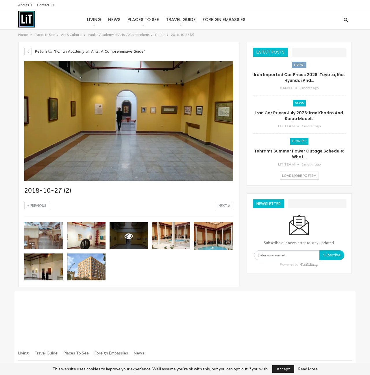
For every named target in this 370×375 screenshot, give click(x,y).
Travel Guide (181, 19)
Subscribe (332, 255)
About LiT (25, 5)
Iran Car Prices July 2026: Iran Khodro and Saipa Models (299, 116)
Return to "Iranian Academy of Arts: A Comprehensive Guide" (89, 51)
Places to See (143, 19)
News (114, 19)
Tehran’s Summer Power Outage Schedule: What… (299, 154)
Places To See (76, 352)
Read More (308, 369)
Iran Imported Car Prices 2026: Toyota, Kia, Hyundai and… (299, 77)
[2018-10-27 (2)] (43, 235)
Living (94, 19)
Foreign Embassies (224, 19)
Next (223, 206)
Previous (37, 206)
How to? (299, 141)
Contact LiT (45, 5)
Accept (283, 368)
